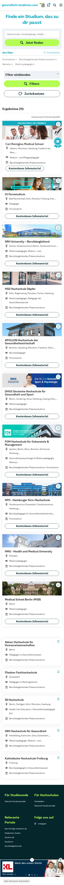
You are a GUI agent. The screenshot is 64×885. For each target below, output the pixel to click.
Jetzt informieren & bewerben (16, 881)
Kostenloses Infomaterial (25, 168)
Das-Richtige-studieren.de (16, 828)
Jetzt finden (34, 42)
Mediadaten (39, 801)
